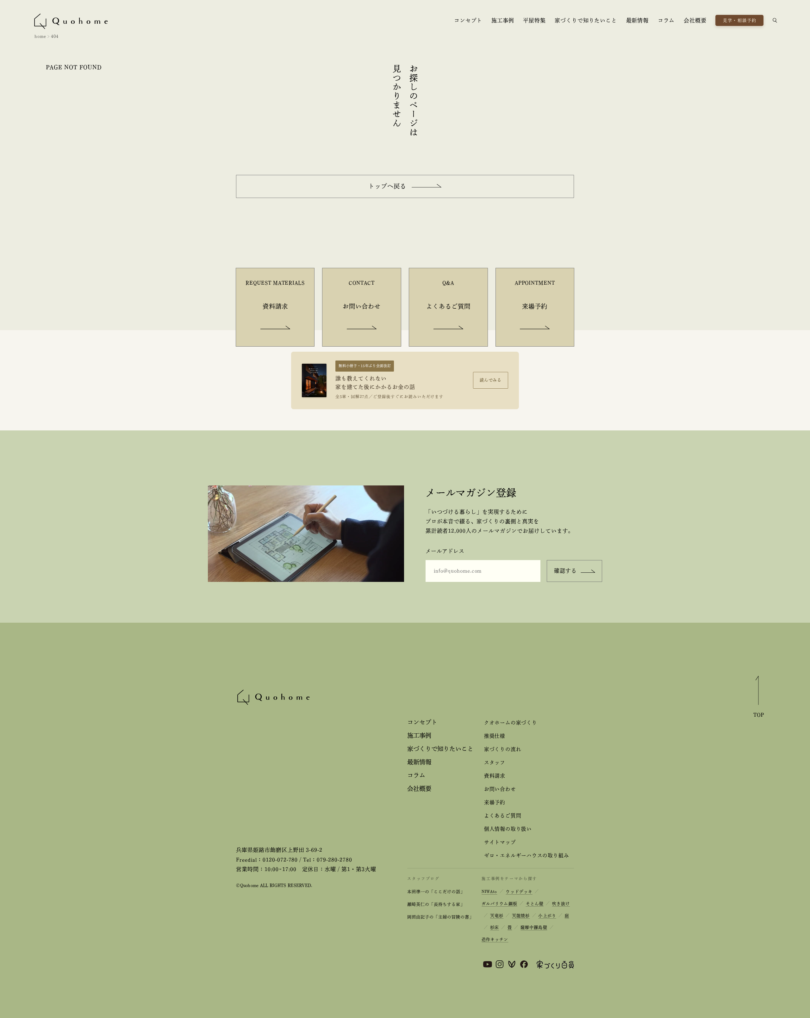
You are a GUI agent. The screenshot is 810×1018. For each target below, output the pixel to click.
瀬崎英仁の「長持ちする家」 (435, 904)
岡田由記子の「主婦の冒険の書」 (440, 917)
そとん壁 (535, 904)
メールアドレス (445, 551)
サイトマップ (500, 842)
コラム (666, 20)
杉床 (494, 927)
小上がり (547, 916)
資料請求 (494, 775)
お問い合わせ (500, 789)
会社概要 (695, 20)
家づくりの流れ (502, 749)
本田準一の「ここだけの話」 (435, 892)
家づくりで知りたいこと (586, 20)
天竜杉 (496, 916)
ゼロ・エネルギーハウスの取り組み (526, 855)
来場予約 (494, 802)
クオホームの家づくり (510, 722)
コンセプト (468, 20)
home (40, 36)
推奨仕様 (494, 735)
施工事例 (502, 20)
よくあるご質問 (502, 815)
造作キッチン (495, 939)
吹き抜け (561, 904)
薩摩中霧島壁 (533, 927)
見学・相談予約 (740, 20)
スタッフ (494, 762)
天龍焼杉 (521, 916)
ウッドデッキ (519, 892)
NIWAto (489, 892)
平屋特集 (534, 20)
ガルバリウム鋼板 (499, 904)
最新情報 (637, 20)
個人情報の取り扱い (508, 828)
